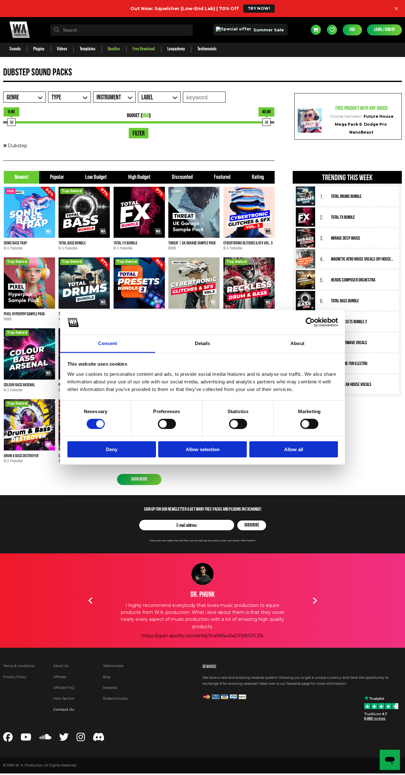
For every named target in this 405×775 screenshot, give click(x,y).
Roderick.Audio (115, 698)
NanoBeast (361, 132)
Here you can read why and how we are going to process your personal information (202, 540)
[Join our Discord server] (99, 739)
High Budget (139, 177)
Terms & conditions (18, 666)
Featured (222, 177)
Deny (111, 449)
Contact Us (63, 710)
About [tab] (297, 343)
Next (315, 600)
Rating (258, 177)
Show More (139, 479)
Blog (106, 677)
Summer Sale (268, 29)
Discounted (182, 177)
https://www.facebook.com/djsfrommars (202, 636)
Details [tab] (202, 343)
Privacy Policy (15, 677)
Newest (21, 177)
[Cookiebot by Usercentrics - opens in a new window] (310, 322)
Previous (90, 600)
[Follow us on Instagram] (81, 739)
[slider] (11, 122)
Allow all (293, 449)
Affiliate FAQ (63, 688)
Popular (57, 177)
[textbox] (121, 30)
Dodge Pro (375, 124)
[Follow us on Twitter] (64, 739)
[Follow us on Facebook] (8, 739)
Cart (316, 30)
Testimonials (113, 666)
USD (352, 30)
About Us (60, 666)
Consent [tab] (107, 343)
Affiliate (59, 677)
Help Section (63, 698)
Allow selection (203, 449)
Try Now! (259, 8)
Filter (139, 133)
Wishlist (332, 30)
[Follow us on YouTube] (26, 739)
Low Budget (96, 177)
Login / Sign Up (384, 30)
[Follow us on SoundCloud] (45, 739)
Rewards (110, 688)
